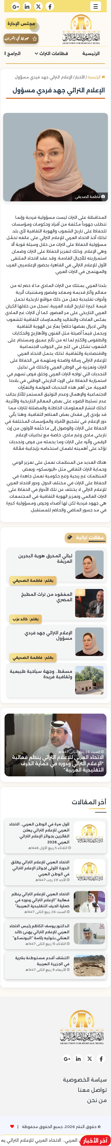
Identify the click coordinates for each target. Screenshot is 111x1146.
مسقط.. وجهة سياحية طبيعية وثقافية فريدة (41, 674)
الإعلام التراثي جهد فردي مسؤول (48, 635)
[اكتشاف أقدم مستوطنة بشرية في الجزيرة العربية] (89, 965)
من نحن (97, 1100)
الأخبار (80, 77)
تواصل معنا (92, 1090)
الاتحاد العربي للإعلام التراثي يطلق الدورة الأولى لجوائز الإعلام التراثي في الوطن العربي (40, 868)
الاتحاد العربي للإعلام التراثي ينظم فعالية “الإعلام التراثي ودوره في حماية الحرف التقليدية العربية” (58, 764)
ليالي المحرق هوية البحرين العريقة (45, 558)
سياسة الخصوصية (85, 1080)
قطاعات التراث (53, 53)
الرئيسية (91, 53)
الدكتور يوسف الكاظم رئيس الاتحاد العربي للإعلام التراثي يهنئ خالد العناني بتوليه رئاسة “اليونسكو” (39, 932)
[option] (55, 745)
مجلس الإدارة (21, 23)
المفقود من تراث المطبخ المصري (46, 597)
